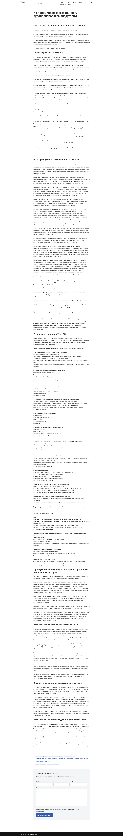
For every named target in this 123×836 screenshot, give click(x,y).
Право (74, 2)
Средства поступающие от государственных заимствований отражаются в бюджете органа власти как (62, 758)
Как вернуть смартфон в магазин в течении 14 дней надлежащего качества (55, 756)
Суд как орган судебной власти (43, 761)
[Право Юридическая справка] (28, 3)
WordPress (34, 834)
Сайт (72, 781)
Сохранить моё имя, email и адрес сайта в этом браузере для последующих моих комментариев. (57, 810)
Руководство (63, 4)
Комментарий (40, 787)
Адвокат (70, 4)
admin (38, 19)
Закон (61, 2)
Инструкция (68, 2)
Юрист (91, 2)
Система (80, 2)
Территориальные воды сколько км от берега (47, 764)
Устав (86, 2)
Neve (22, 834)
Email (55, 781)
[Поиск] (55, 3)
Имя (37, 781)
